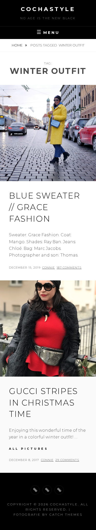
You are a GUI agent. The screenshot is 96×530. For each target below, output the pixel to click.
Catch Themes (65, 514)
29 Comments (67, 460)
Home (17, 45)
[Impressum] (59, 490)
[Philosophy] (47, 490)
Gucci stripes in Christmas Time (43, 402)
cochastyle (48, 9)
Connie (48, 267)
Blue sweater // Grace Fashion (44, 207)
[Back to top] (35, 490)
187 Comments (69, 267)
